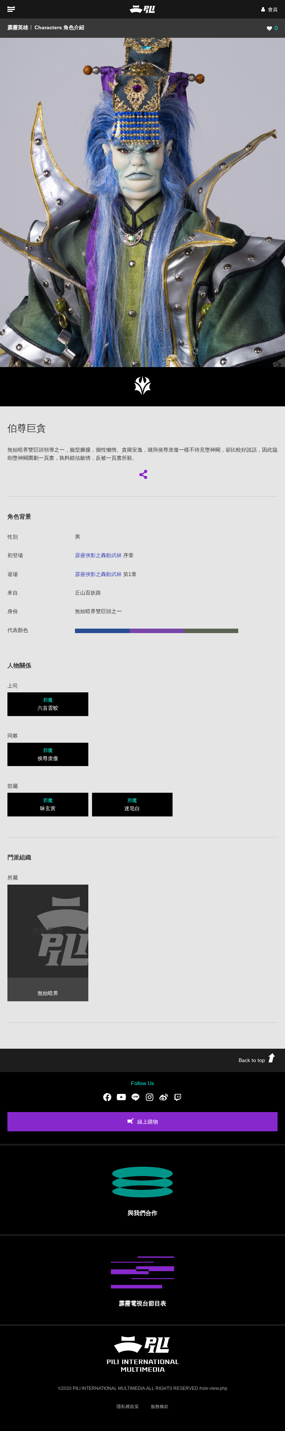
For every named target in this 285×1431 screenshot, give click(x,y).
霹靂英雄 (17, 27)
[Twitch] (178, 1097)
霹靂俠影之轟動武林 (98, 555)
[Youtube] (121, 1097)
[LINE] (135, 1097)
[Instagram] (149, 1097)
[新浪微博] (163, 1097)
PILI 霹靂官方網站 (142, 9)
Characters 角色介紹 (59, 27)
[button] (269, 9)
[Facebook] (107, 1097)
